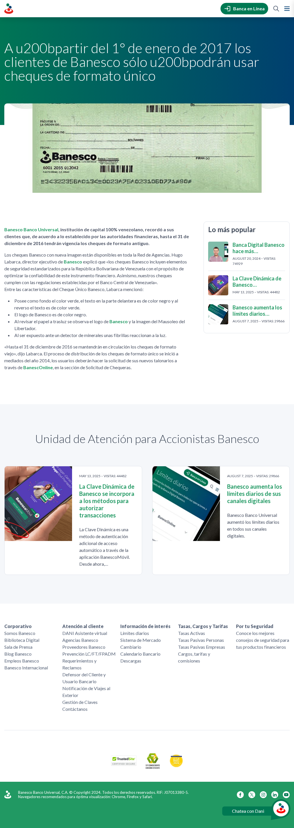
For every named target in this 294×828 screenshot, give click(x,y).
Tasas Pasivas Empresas (201, 647)
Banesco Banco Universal (31, 229)
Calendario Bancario (140, 653)
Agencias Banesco (80, 640)
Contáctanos (75, 709)
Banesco (73, 261)
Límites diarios (134, 633)
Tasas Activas (191, 633)
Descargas (130, 660)
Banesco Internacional (26, 667)
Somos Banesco (19, 633)
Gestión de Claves (80, 702)
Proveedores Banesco (83, 647)
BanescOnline (38, 367)
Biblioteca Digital (21, 640)
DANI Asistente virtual (84, 633)
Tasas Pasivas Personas (201, 640)
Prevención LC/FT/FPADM (89, 653)
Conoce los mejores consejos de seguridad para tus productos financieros (262, 640)
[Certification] (176, 766)
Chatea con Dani (248, 811)
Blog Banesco (18, 653)
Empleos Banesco (21, 660)
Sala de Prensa (18, 647)
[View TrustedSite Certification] (124, 764)
